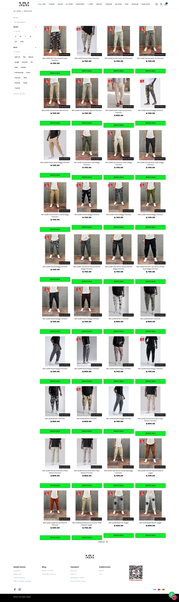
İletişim (101, 571)
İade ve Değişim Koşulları (22, 581)
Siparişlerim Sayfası (77, 578)
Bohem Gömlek (47, 571)
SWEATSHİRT (80, 4)
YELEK (126, 4)
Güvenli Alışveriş (19, 578)
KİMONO (99, 4)
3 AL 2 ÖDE (42, 4)
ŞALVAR (60, 4)
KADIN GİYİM (146, 4)
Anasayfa (16, 571)
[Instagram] (19, 589)
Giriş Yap (74, 571)
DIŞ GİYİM (118, 4)
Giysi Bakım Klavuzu (49, 574)
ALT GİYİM (69, 4)
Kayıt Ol (73, 574)
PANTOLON (28, 11)
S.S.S (100, 574)
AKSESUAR (135, 4)
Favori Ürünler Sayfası (78, 581)
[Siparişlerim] (161, 4)
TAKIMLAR (108, 4)
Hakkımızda (17, 574)
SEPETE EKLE (55, 73)
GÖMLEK (52, 4)
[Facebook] (14, 589)
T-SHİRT (90, 4)
